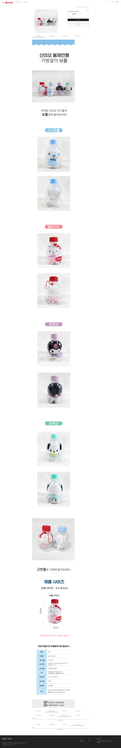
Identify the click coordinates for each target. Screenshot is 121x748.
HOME (76, 7)
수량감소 (76, 15)
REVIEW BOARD (64, 715)
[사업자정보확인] (11, 743)
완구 (21, 2)
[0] (117, 1)
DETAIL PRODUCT (38, 715)
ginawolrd (14, 745)
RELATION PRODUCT (52, 715)
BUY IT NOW (78, 19)
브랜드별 (17, 2)
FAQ (89, 741)
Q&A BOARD (77, 715)
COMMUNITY (25, 2)
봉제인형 (80, 7)
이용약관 (81, 739)
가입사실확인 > (99, 742)
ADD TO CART (78, 22)
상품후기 (89, 739)
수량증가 (75, 15)
